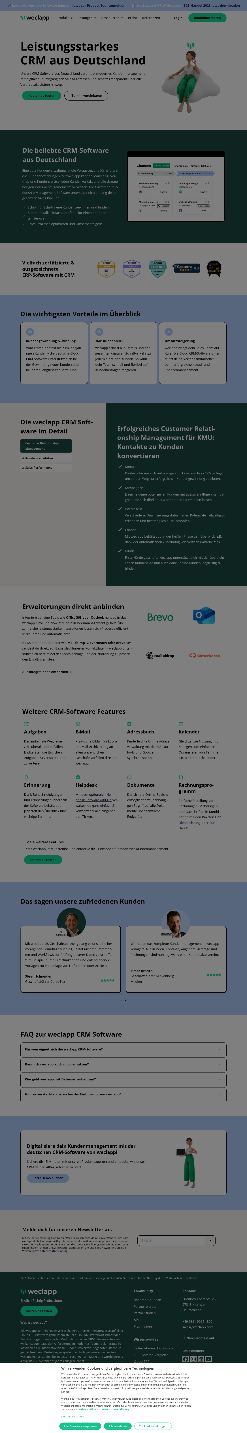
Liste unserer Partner (72, 1416)
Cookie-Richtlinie (86, 1409)
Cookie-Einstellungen (153, 1426)
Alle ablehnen (117, 1426)
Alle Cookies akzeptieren (80, 1426)
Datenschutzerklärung (115, 1409)
